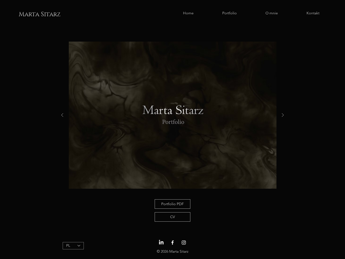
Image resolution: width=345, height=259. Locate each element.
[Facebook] (172, 242)
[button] (172, 115)
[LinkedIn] (161, 242)
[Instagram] (184, 242)
